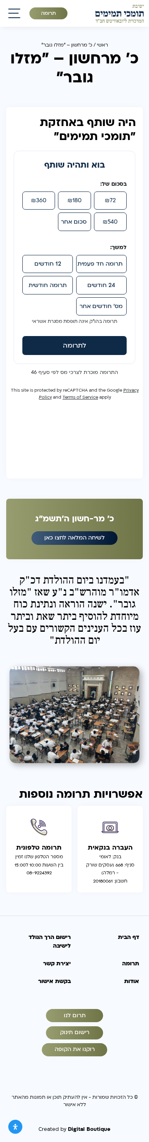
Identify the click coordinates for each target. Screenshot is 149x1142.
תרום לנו (75, 1015)
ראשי (102, 45)
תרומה (48, 13)
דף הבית (128, 937)
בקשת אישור (54, 981)
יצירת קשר (57, 963)
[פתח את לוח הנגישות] (15, 1127)
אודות (131, 981)
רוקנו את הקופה (75, 1049)
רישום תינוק (74, 1032)
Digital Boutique (89, 1129)
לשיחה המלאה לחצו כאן (74, 538)
